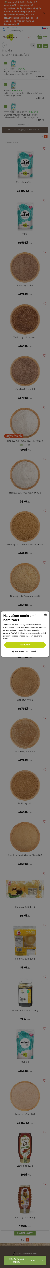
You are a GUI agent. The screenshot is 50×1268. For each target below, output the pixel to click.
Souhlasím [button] (25, 645)
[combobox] (45, 614)
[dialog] (25, 634)
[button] (25, 651)
